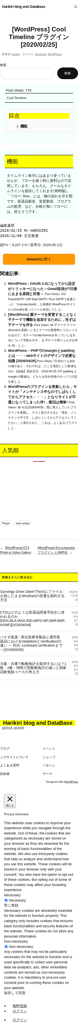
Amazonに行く (39, 259)
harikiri (16, 54)
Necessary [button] (12, 895)
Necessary (17, 900)
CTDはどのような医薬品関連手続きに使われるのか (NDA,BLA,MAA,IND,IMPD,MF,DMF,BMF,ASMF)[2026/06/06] (32, 618)
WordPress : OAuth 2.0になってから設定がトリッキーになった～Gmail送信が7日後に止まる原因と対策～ (42, 288)
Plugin (6, 523)
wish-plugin (23, 523)
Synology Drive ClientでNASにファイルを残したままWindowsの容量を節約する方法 (32, 596)
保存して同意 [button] (14, 993)
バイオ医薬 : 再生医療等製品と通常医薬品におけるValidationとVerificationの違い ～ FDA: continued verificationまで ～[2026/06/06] (31, 643)
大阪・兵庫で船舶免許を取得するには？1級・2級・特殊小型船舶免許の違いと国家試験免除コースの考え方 (33, 668)
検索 (3, 65)
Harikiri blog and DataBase (23, 6)
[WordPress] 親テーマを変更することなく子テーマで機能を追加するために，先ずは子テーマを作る (42, 319)
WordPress (55, 54)
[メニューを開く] (75, 6)
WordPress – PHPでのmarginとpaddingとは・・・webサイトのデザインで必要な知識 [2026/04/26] (42, 355)
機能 (24, 126)
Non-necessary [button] (16, 941)
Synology (40, 54)
